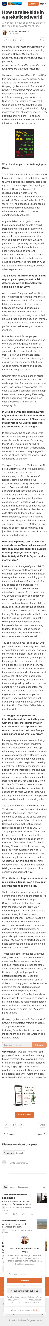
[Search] (44, 1187)
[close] (41, 1236)
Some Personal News (14, 1220)
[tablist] (14, 1153)
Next (40, 1134)
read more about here (30, 57)
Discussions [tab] (23, 1187)
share (32, 65)
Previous (10, 1134)
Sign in (43, 4)
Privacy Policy (33, 1302)
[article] (24, 1204)
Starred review (10, 101)
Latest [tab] (12, 1187)
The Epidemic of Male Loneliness (14, 1196)
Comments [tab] (8, 1153)
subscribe (15, 65)
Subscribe (33, 4)
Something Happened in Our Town (21, 701)
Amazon (35, 1033)
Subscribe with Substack (26, 1290)
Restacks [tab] (20, 1153)
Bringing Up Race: (12, 86)
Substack (11, 1320)
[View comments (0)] (14, 40)
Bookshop (18, 1030)
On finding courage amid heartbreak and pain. (14, 1225)
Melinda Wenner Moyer (19, 31)
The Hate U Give (27, 705)
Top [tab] (5, 1187)
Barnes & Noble (10, 1037)
